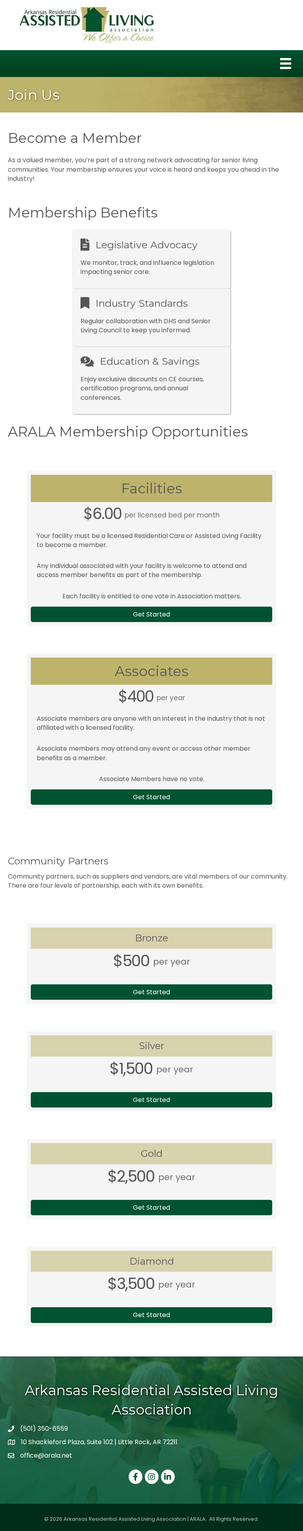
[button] (151, 614)
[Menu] (285, 63)
